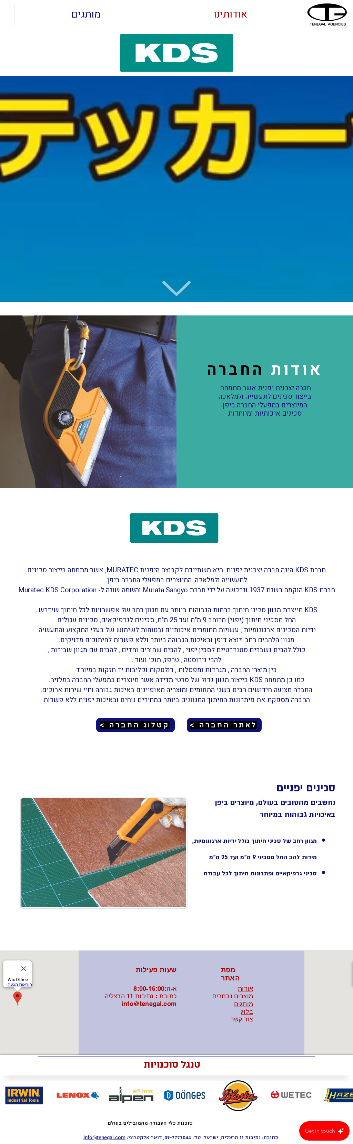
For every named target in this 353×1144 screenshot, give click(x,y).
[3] (184, 933)
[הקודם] (11, 853)
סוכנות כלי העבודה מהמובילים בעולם (150, 1123)
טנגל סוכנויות (172, 1065)
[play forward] (344, 1095)
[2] (176, 933)
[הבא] (341, 853)
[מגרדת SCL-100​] (169, 933)
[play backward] (8, 1095)
